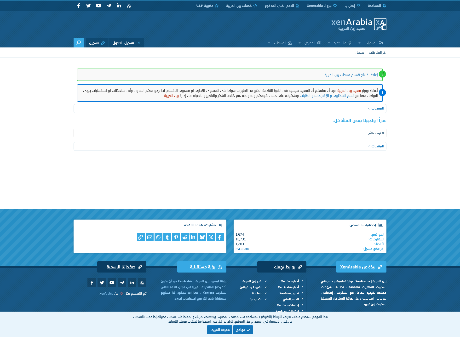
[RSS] (129, 5)
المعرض (310, 43)
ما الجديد (340, 43)
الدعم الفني (291, 299)
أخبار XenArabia (288, 287)
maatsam (242, 249)
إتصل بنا (350, 6)
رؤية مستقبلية (202, 266)
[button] (359, 42)
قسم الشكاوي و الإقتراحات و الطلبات (327, 95)
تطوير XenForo (289, 293)
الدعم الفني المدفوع (279, 6)
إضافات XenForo (288, 305)
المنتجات (280, 43)
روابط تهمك (284, 266)
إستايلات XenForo (287, 311)
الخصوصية (256, 299)
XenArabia (106, 293)
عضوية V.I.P (204, 6)
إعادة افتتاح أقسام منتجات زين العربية (351, 74)
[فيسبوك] (220, 237)
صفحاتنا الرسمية (121, 266)
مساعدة (257, 293)
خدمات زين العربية (239, 6)
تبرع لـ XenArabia (319, 6)
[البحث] (79, 42)
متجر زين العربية (252, 281)
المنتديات (371, 43)
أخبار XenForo (290, 281)
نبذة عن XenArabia (357, 266)
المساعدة (374, 6)
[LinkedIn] (193, 237)
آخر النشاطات (377, 52)
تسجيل (360, 52)
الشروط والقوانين (251, 287)
